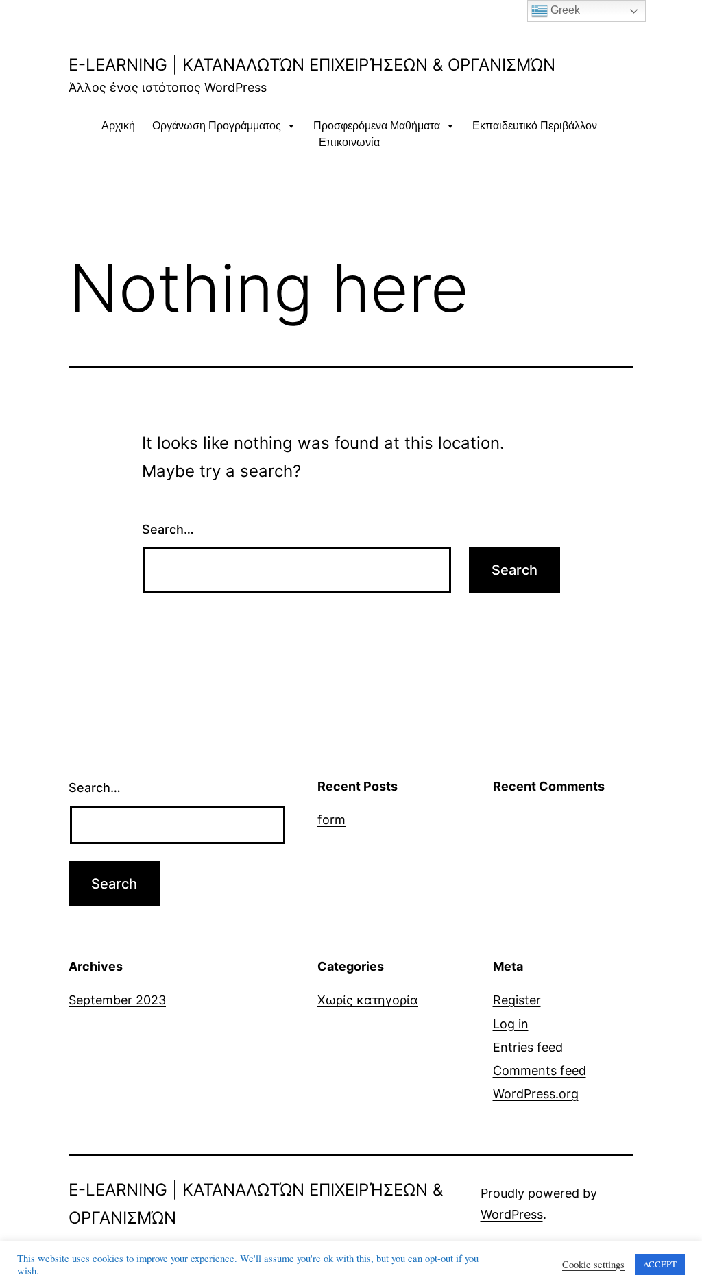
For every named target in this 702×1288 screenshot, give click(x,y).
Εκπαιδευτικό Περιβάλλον (534, 126)
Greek (564, 10)
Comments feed (539, 1070)
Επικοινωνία (349, 142)
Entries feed (528, 1047)
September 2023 (117, 1000)
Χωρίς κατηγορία (367, 1000)
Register (517, 1000)
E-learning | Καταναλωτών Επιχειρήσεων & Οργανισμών (312, 65)
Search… (168, 529)
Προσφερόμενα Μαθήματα (376, 126)
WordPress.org (536, 1094)
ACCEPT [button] (660, 1264)
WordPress (512, 1214)
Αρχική (118, 126)
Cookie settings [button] (593, 1265)
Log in (511, 1024)
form (331, 820)
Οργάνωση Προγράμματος (216, 126)
